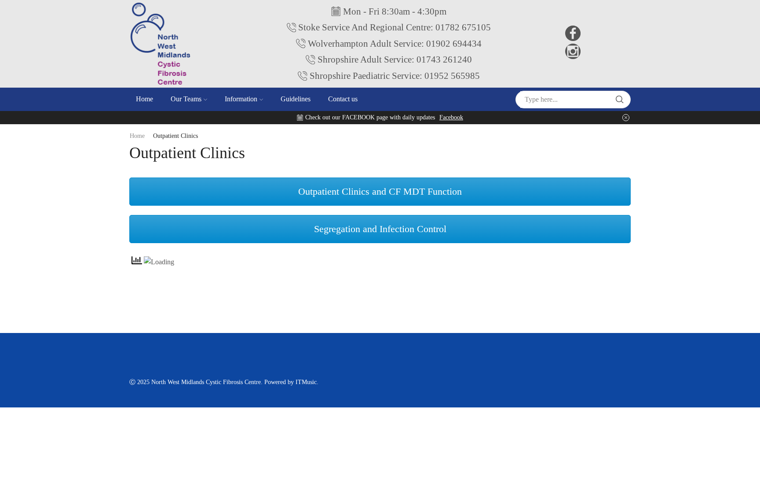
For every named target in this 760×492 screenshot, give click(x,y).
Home (144, 99)
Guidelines (296, 99)
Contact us (343, 99)
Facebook (451, 117)
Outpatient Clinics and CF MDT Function (380, 191)
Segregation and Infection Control (380, 228)
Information (241, 99)
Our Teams (186, 99)
